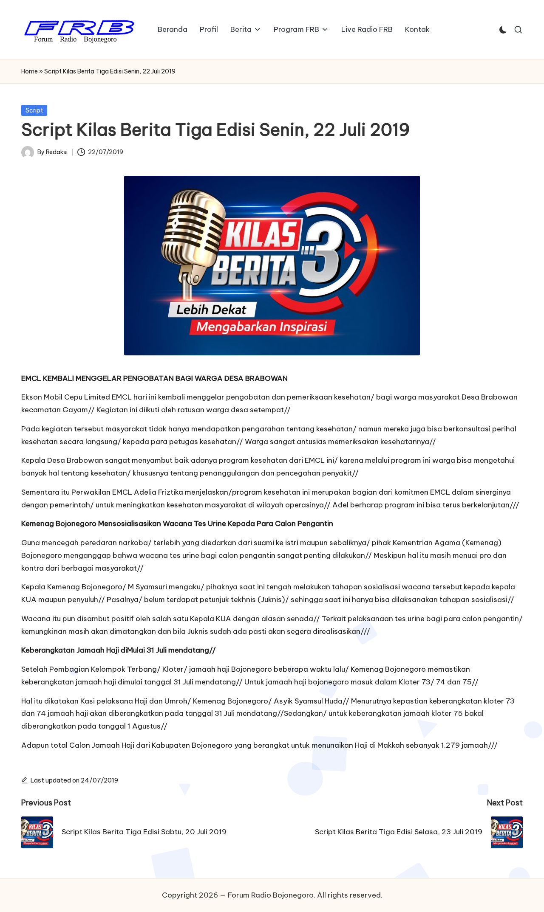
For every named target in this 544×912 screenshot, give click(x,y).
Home (29, 71)
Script (34, 110)
